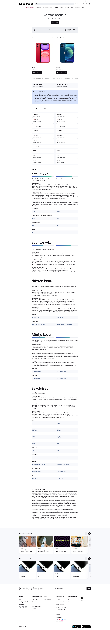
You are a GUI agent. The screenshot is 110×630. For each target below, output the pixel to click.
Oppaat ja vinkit (35, 610)
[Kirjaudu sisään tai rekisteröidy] (86, 4)
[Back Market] (26, 4)
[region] (55, 545)
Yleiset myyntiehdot (60, 601)
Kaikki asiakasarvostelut (36, 613)
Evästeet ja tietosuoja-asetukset (60, 605)
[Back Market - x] (26, 607)
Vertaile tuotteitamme (36, 611)
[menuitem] (38, 7)
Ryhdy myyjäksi (35, 599)
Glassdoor (70, 601)
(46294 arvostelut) (62, 86)
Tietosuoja (58, 603)
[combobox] (43, 37)
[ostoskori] (89, 4)
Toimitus (33, 604)
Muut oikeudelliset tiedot (61, 607)
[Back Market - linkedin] (20, 607)
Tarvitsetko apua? (79, 3)
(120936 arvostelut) (38, 86)
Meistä (20, 599)
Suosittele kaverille (47, 599)
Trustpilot (70, 599)
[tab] (37, 78)
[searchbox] (55, 4)
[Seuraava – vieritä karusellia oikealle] (89, 533)
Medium (70, 603)
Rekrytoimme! (22, 604)
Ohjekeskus (34, 608)
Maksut (33, 603)
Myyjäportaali (34, 601)
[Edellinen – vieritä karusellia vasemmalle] (86, 533)
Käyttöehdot (58, 599)
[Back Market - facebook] (23, 607)
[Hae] (36, 4)
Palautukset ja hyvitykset (36, 606)
